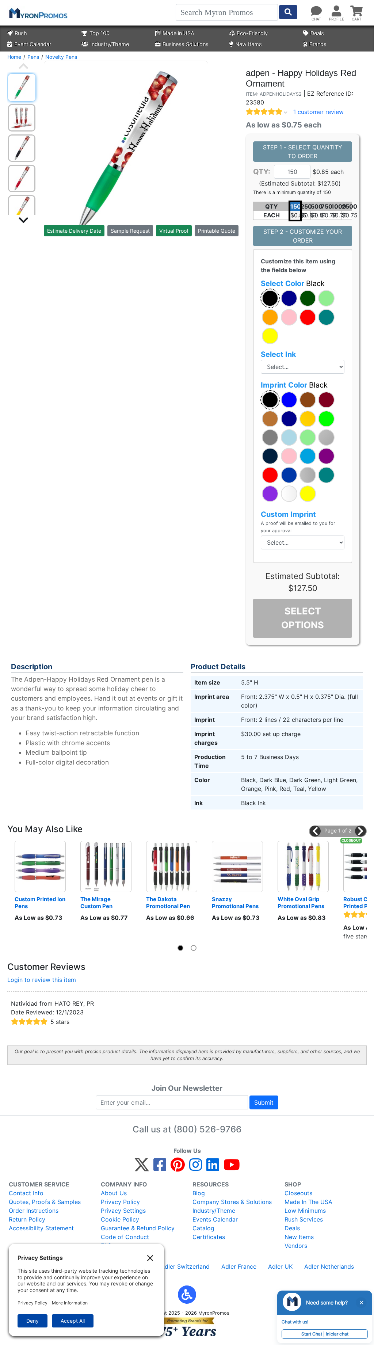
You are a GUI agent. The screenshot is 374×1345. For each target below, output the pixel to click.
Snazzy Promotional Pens (235, 903)
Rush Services (304, 1219)
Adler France (238, 1266)
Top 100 (99, 33)
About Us (114, 1193)
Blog (198, 1193)
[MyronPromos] (37, 12)
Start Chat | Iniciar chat (324, 1334)
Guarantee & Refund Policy (138, 1228)
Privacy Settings (123, 1210)
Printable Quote (216, 231)
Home (14, 57)
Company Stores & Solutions (232, 1201)
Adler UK (280, 1266)
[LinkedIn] (212, 1167)
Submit (264, 1102)
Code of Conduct (125, 1237)
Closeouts (298, 1193)
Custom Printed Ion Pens (40, 903)
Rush (21, 33)
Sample (130, 231)
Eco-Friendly (252, 33)
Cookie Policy (120, 1219)
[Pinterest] (177, 1167)
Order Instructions (33, 1210)
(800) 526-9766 (207, 1129)
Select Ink (278, 354)
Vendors (296, 1245)
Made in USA (178, 33)
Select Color (293, 283)
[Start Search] (288, 12)
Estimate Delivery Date (74, 231)
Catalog (203, 1228)
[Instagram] (195, 1167)
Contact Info (26, 1193)
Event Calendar (32, 44)
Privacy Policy (120, 1201)
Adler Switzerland (185, 1266)
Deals (317, 33)
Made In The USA (308, 1201)
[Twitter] (141, 1167)
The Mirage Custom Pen (96, 903)
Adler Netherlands (329, 1266)
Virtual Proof (173, 231)
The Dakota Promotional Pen (168, 903)
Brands (318, 44)
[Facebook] (159, 1167)
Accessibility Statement (41, 1228)
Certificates (208, 1237)
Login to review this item (41, 979)
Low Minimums (305, 1210)
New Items (248, 44)
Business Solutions (186, 44)
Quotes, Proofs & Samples (45, 1201)
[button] (270, 298)
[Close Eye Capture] (361, 1302)
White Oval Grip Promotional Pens (301, 903)
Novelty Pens (61, 57)
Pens (33, 57)
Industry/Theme (109, 44)
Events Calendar (215, 1219)
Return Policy (27, 1219)
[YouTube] (231, 1167)
